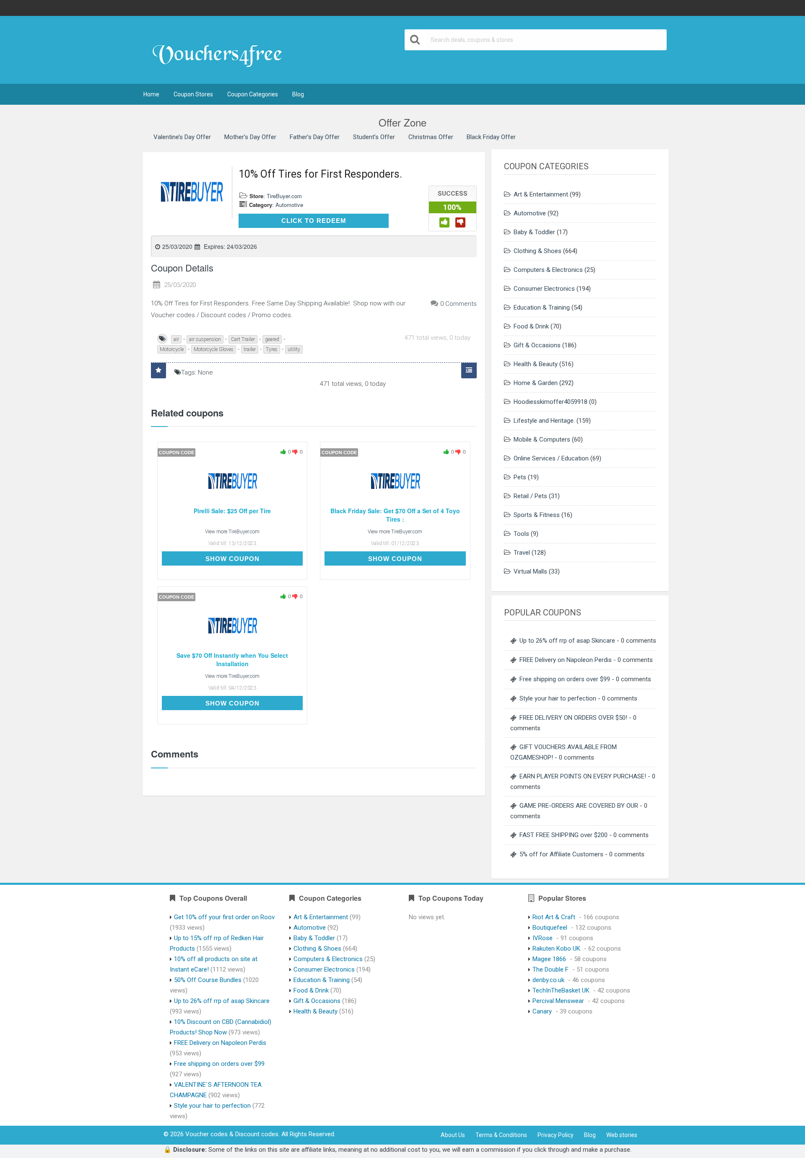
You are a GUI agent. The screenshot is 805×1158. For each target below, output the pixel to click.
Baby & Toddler (534, 232)
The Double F (550, 969)
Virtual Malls (530, 571)
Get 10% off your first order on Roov (224, 917)
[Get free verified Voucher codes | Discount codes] (221, 50)
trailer (250, 349)
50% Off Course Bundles (208, 980)
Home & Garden (536, 383)
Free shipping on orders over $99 (564, 679)
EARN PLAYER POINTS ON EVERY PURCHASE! (582, 776)
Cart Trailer (243, 339)
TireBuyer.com (284, 196)
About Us (453, 1135)
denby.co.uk (548, 980)
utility (294, 349)
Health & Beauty (536, 364)
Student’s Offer (374, 137)
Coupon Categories (252, 94)
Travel (522, 552)
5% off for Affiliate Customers (561, 854)
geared (272, 339)
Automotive (289, 205)
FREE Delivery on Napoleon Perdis (565, 660)
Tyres (272, 349)
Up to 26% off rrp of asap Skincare (567, 640)
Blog (298, 94)
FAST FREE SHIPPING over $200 (563, 835)
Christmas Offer (430, 137)
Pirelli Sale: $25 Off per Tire (232, 511)
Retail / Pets (530, 496)
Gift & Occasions (537, 345)
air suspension (205, 339)
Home (151, 94)
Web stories (621, 1135)
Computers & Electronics (548, 270)
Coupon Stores (193, 94)
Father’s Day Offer (315, 137)
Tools (521, 534)
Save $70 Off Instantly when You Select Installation (232, 659)
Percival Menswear (558, 1001)
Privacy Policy (556, 1135)
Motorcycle (172, 349)
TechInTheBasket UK (560, 990)
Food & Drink (531, 326)
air (176, 339)
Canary (542, 1011)
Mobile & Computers (542, 439)
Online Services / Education (551, 458)
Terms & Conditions (501, 1135)
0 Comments (458, 304)
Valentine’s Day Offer (182, 137)
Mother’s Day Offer (250, 137)
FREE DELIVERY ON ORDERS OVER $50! (573, 717)
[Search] (415, 39)
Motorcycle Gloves (214, 349)
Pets (520, 477)
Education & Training (542, 307)
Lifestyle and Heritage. (544, 420)
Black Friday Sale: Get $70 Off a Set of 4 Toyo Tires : (395, 515)
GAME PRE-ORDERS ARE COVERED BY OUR (578, 805)
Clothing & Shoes (537, 251)
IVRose (542, 938)
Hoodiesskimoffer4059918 (550, 402)
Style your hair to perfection (557, 698)
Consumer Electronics (544, 288)
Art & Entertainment (541, 194)
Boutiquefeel (549, 927)
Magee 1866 (549, 959)
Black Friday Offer (491, 137)
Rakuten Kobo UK (556, 948)
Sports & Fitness (537, 515)
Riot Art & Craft (553, 917)
